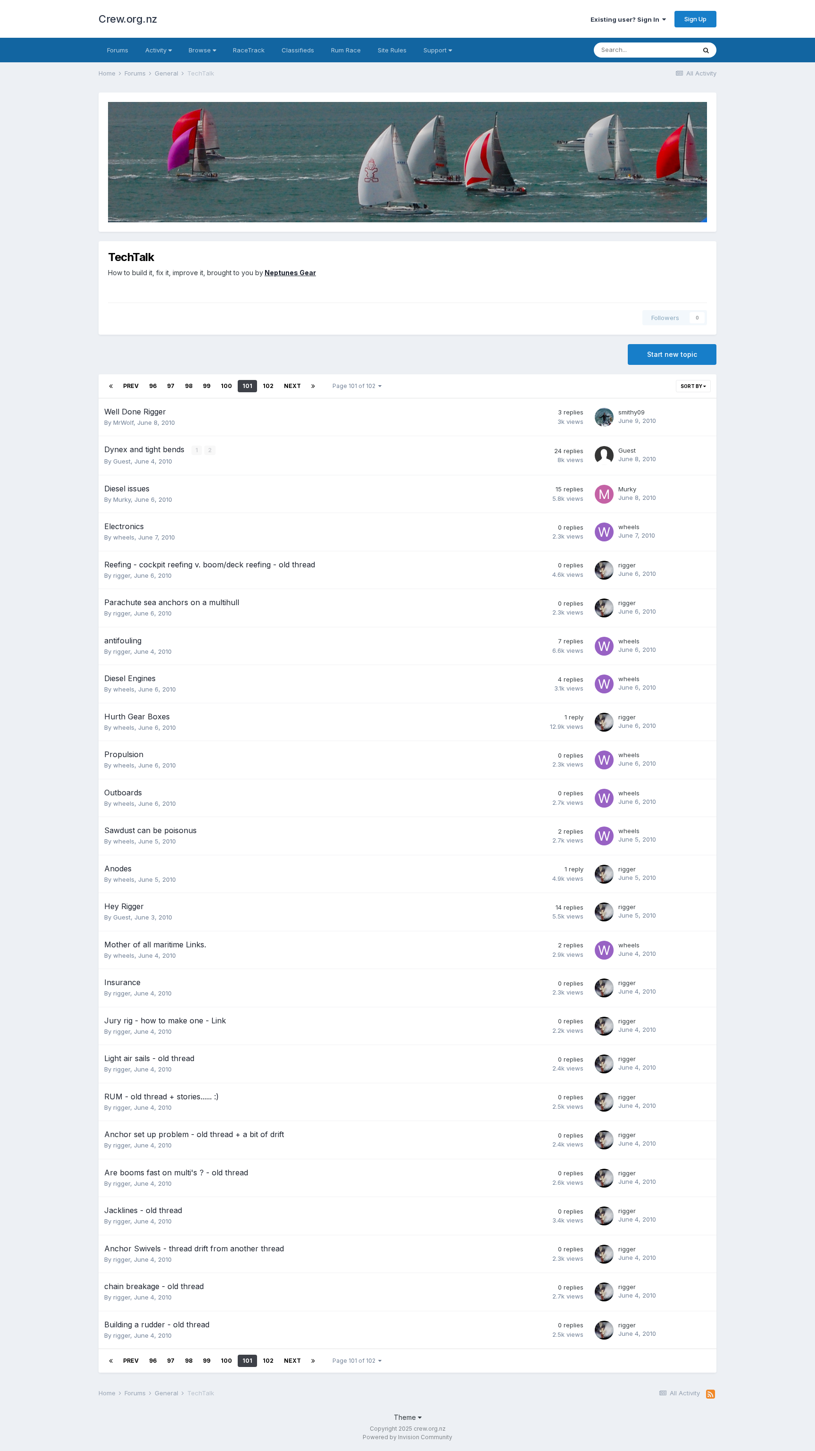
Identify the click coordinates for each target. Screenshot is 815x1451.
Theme (406, 1417)
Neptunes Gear (290, 273)
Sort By (692, 386)
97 (171, 385)
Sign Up (695, 19)
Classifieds (298, 50)
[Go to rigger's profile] (604, 570)
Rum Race (346, 50)
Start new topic (672, 354)
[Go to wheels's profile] (604, 532)
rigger (121, 575)
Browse (201, 50)
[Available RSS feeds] (710, 1394)
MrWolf (123, 422)
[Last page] (313, 386)
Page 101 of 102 (355, 385)
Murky (122, 499)
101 (247, 385)
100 (226, 385)
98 (188, 385)
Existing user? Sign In (626, 19)
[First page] (110, 386)
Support (436, 50)
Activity (156, 50)
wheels (123, 537)
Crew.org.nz (128, 19)
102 (268, 385)
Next (292, 385)
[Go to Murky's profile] (604, 494)
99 (206, 385)
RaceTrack (249, 50)
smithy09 (631, 412)
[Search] (706, 50)
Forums (117, 50)
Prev (131, 385)
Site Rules (392, 50)
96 (153, 385)
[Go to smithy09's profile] (604, 417)
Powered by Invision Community (407, 1437)
